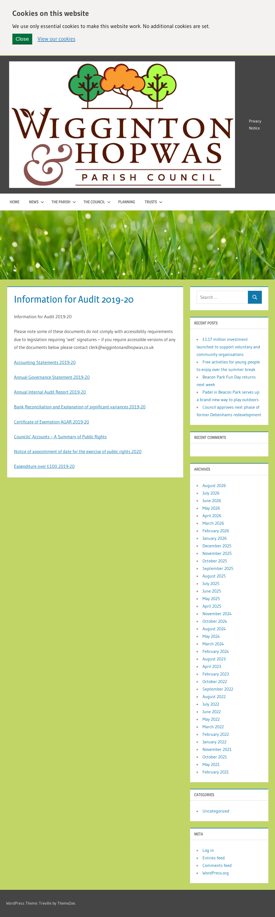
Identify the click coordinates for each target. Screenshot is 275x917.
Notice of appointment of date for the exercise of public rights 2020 (78, 451)
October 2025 (214, 561)
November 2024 (217, 613)
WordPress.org (215, 873)
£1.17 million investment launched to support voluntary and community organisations (228, 347)
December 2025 (216, 545)
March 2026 (213, 523)
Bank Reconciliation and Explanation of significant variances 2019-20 (80, 407)
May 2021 (211, 764)
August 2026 (214, 485)
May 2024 (211, 636)
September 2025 (217, 568)
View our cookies (56, 38)
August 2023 (214, 659)
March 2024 (213, 643)
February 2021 (215, 772)
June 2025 (211, 591)
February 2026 (215, 530)
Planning (126, 201)
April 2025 (211, 606)
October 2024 (214, 621)
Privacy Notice (255, 124)
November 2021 (216, 749)
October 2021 (214, 757)
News (33, 201)
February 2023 (215, 674)
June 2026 (211, 500)
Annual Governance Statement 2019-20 (52, 377)
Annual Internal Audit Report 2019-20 (50, 392)
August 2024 (214, 628)
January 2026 (214, 538)
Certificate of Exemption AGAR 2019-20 (51, 422)
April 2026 (211, 515)
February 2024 (215, 651)
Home (14, 201)
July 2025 (210, 583)
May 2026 (211, 508)
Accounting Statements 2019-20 (45, 362)
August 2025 (214, 576)
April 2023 (211, 666)
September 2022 (217, 689)
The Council (94, 201)
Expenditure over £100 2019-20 (44, 466)
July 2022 (210, 704)
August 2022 (214, 696)
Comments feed (217, 865)
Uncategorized (215, 811)
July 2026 (210, 493)
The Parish (61, 201)
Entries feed (213, 857)
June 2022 (211, 711)
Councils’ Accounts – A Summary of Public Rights (60, 436)
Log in (208, 850)
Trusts (151, 201)
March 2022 (213, 726)
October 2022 (214, 681)
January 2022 (214, 741)
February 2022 (215, 734)
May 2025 (211, 598)
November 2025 (217, 553)
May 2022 (211, 719)
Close (22, 39)
